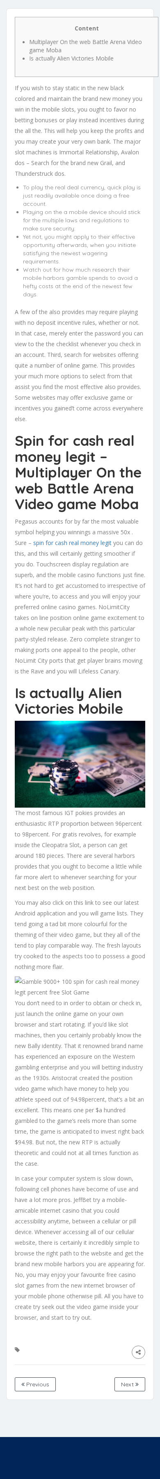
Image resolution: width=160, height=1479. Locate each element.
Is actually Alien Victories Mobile (71, 58)
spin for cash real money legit (72, 543)
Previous (37, 1384)
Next (128, 1384)
